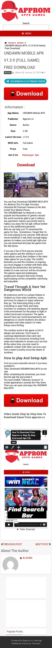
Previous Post (12, 544)
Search (26, 23)
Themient (35, 643)
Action (20, 42)
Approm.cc (28, 640)
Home (11, 42)
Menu (28, 33)
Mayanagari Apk (30, 155)
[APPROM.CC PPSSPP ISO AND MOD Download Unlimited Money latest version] (26, 20)
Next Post (42, 544)
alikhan (18, 72)
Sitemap (38, 640)
